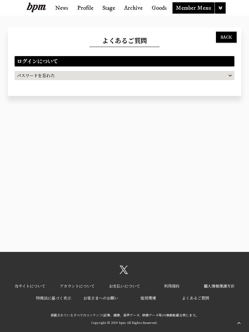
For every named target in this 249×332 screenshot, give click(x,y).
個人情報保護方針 (219, 286)
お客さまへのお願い (100, 298)
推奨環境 (148, 298)
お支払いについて (124, 286)
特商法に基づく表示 (53, 298)
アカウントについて (77, 286)
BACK (226, 37)
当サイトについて (30, 286)
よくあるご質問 (195, 298)
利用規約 (172, 286)
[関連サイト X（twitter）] (124, 272)
